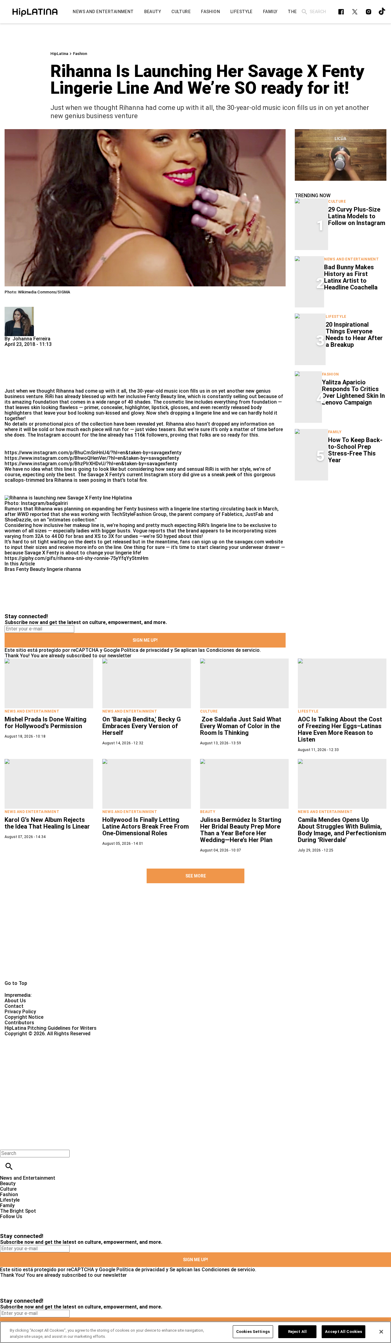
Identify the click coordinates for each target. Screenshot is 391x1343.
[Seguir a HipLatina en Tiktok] (382, 12)
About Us (15, 1001)
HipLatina (59, 53)
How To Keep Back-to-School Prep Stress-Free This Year (355, 450)
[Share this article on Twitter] (42, 350)
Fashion (80, 53)
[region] (195, 1332)
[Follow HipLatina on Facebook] (341, 12)
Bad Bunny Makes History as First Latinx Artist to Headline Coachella (351, 277)
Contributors (19, 1022)
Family (335, 432)
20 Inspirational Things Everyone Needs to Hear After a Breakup (354, 334)
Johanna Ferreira (31, 339)
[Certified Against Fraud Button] (26, 1039)
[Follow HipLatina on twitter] (355, 12)
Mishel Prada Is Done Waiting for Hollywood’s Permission (45, 723)
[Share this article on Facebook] (27, 350)
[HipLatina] (35, 11)
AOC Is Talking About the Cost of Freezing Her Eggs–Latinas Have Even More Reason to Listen (340, 729)
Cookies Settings (253, 1331)
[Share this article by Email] (56, 350)
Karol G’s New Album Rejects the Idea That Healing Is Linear (47, 823)
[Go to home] (195, 941)
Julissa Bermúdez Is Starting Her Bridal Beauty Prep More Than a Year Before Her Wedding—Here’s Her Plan (240, 830)
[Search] (304, 12)
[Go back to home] (160, 1059)
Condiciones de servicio (233, 650)
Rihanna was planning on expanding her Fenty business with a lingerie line (117, 509)
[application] (340, 155)
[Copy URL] (19, 368)
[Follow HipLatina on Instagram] (368, 12)
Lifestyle (336, 316)
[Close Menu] (7, 1143)
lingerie (55, 569)
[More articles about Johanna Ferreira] (19, 309)
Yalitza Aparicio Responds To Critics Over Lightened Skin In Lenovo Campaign (353, 392)
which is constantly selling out (222, 396)
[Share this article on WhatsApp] (12, 350)
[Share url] (11, 381)
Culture (337, 201)
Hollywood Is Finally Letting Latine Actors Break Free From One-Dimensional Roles (145, 826)
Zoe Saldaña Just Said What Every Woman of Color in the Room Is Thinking (240, 726)
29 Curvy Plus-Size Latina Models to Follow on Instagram (356, 216)
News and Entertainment (351, 259)
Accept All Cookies (343, 1331)
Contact (14, 1006)
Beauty (207, 812)
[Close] (381, 1331)
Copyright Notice (24, 1017)
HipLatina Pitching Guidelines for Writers (51, 1028)
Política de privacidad (145, 650)
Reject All (297, 1331)
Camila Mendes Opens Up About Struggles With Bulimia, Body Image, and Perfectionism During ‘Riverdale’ (342, 830)
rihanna (72, 569)
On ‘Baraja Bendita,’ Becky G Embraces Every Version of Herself (141, 726)
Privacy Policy (20, 1012)
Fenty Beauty (31, 569)
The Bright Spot (18, 1211)
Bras (10, 569)
